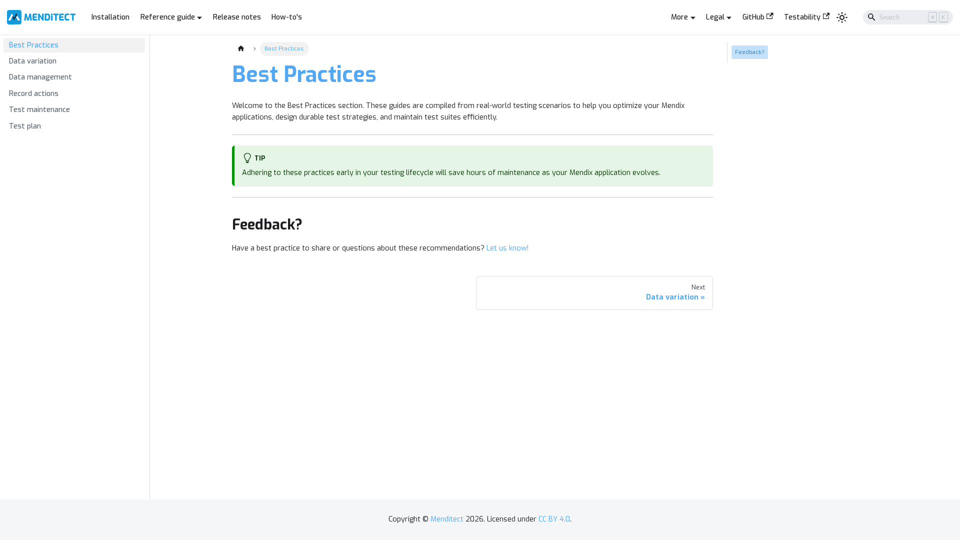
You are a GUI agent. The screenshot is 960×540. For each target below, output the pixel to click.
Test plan (25, 126)
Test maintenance (39, 109)
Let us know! (507, 248)
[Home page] (240, 49)
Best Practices (33, 45)
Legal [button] (715, 17)
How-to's (287, 17)
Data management (40, 77)
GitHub (753, 17)
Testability (802, 17)
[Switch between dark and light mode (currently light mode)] (842, 17)
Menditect (447, 519)
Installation (111, 17)
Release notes (237, 17)
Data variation (32, 61)
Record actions (33, 93)
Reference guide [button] (167, 17)
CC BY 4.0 (554, 519)
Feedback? (749, 52)
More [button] (679, 17)
